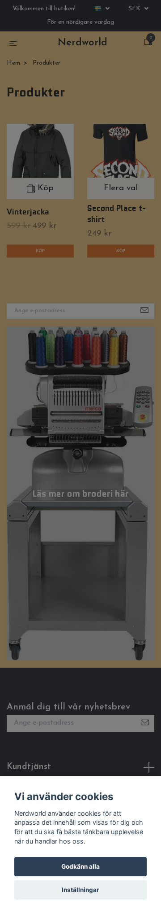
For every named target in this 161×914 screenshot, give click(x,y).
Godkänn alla (80, 866)
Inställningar (80, 889)
